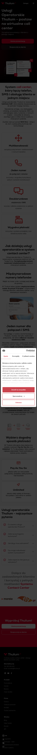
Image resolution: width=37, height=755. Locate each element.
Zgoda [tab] (6, 356)
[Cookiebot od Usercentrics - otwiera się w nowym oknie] (26, 350)
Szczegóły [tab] (15, 356)
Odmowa (18, 402)
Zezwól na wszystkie (18, 390)
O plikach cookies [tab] (28, 356)
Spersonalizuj (17, 396)
